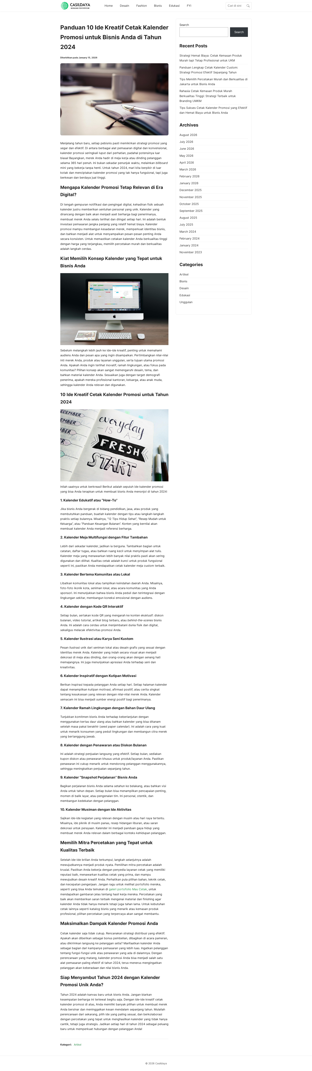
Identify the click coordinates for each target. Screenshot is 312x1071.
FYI (189, 5)
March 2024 (187, 231)
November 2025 (190, 197)
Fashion (141, 5)
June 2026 (186, 149)
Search (184, 25)
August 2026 (188, 135)
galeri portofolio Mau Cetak (128, 889)
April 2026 (186, 162)
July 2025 (186, 224)
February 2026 (189, 176)
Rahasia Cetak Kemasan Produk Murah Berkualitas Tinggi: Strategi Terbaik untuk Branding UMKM (207, 96)
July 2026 (186, 142)
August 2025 (188, 218)
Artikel (77, 1044)
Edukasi (174, 5)
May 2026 (186, 155)
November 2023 (190, 252)
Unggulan (185, 302)
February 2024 (189, 238)
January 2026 (188, 183)
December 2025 (190, 190)
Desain (124, 5)
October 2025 (189, 204)
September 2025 (191, 211)
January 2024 (188, 245)
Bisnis (158, 5)
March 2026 (187, 169)
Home (109, 5)
